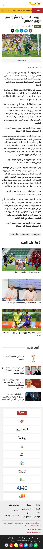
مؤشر (38, 512)
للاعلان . (30, 537)
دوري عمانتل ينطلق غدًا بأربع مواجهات (27, 272)
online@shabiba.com (34, 532)
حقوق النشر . (11, 537)
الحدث (38, 508)
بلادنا (38, 505)
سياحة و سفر (14, 505)
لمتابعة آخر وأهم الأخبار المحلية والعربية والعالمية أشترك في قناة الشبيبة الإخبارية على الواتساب (22, 524)
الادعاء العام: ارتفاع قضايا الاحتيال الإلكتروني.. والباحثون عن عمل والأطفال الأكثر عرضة (13, 396)
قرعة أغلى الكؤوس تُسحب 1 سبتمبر (15, 10)
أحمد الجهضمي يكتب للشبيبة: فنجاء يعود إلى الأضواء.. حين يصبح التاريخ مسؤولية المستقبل (13, 383)
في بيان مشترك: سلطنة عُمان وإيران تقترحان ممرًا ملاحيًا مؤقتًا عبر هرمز (13, 370)
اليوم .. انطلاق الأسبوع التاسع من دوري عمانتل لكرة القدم (22, 334)
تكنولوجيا (15, 510)
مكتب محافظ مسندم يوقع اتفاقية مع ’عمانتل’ (24, 302)
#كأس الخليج (14, 234)
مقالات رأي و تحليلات (11, 515)
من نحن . (38, 537)
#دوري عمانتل (36, 234)
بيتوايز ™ (12, 540)
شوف (28, 505)
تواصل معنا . (21, 537)
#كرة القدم (25, 234)
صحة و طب (27, 516)
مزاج (29, 512)
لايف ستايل (26, 508)
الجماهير (37, 26)
